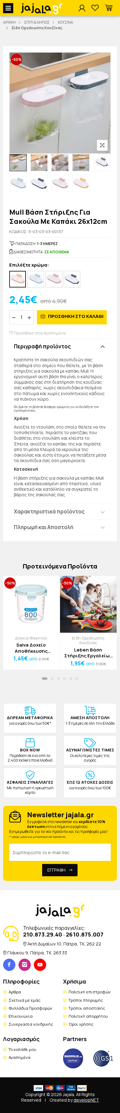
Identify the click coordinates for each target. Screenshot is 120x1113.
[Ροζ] (54, 279)
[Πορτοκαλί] (17, 279)
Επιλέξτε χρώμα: (29, 265)
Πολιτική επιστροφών (90, 992)
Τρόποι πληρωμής (86, 1000)
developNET (86, 1100)
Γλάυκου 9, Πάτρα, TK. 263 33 (37, 953)
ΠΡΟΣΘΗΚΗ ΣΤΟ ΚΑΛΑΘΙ (75, 316)
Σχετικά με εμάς (25, 1000)
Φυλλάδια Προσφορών (30, 1008)
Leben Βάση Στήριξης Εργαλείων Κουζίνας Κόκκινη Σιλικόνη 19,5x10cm (88, 653)
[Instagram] (24, 965)
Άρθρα (15, 992)
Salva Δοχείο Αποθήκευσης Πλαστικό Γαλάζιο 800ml (31, 648)
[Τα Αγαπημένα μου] (95, 8)
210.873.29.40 (42, 934)
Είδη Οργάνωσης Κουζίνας (88, 640)
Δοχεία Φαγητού (31, 638)
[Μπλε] (72, 279)
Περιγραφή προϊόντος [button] (42, 346)
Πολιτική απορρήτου (88, 1016)
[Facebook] (9, 965)
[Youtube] (40, 965)
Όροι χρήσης (81, 1024)
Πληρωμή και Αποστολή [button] (43, 527)
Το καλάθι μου (22, 1049)
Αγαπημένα (19, 1057)
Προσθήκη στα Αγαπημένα (39, 333)
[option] (18, 163)
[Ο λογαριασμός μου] (81, 8)
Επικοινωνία (21, 1016)
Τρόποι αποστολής (87, 1008)
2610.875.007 (84, 934)
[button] (108, 8)
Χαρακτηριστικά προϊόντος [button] (49, 511)
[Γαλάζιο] (35, 279)
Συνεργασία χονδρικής (31, 1024)
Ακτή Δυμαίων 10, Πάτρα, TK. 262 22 (64, 944)
